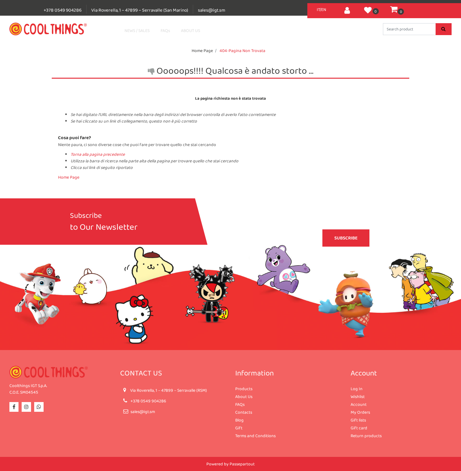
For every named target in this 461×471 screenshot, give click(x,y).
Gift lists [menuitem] (358, 420)
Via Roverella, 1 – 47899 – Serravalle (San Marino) (139, 10)
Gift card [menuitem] (359, 428)
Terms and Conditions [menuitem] (255, 435)
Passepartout (242, 464)
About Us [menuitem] (243, 396)
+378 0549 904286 (63, 10)
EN (323, 9)
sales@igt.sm (211, 10)
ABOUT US (190, 30)
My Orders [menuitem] (360, 412)
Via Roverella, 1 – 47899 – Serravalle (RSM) (168, 390)
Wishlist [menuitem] (358, 396)
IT (318, 9)
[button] (444, 29)
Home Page (202, 50)
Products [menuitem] (243, 388)
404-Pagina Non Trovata (242, 50)
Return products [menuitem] (366, 435)
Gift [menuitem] (238, 428)
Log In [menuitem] (357, 388)
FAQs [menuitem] (240, 404)
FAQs (165, 30)
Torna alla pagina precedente (98, 154)
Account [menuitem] (359, 404)
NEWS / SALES (137, 30)
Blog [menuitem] (239, 420)
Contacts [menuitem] (243, 412)
